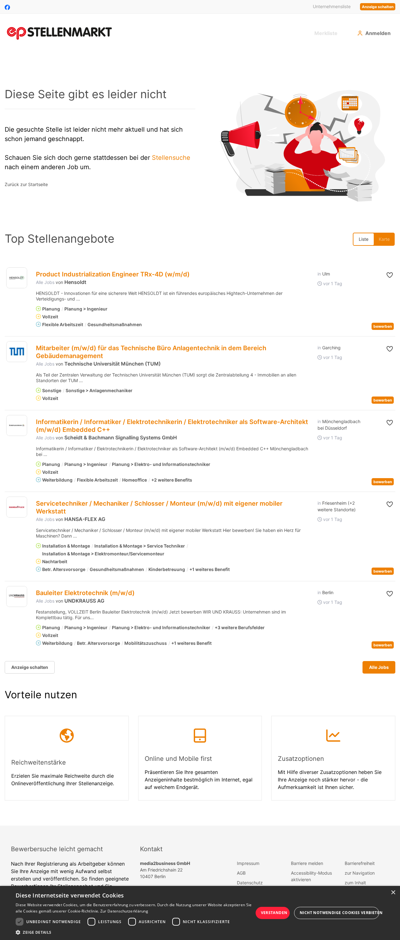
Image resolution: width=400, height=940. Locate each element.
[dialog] (200, 913)
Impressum (248, 863)
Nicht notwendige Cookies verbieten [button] (339, 912)
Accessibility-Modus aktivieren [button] (311, 876)
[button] (383, 275)
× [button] (393, 892)
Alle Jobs (45, 282)
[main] (200, 438)
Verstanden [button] (274, 912)
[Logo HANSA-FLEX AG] (17, 507)
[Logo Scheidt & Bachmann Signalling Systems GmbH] (17, 425)
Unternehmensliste (332, 6)
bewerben (382, 326)
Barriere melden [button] (307, 863)
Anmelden (378, 33)
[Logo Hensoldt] (17, 278)
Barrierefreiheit (360, 863)
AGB (241, 873)
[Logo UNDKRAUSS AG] (17, 596)
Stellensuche (171, 157)
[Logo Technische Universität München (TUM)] (17, 351)
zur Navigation (360, 873)
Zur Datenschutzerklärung (124, 911)
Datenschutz (250, 882)
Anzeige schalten (377, 6)
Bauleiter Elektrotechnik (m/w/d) (85, 593)
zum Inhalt (355, 882)
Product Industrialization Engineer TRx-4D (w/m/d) (113, 274)
